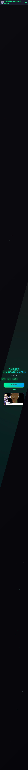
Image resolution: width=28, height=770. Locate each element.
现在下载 (15, 384)
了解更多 (14, 389)
